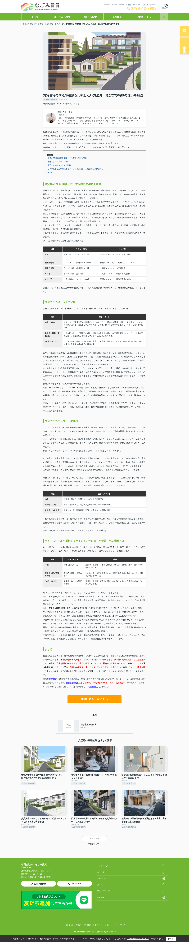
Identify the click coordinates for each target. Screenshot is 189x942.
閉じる (171, 939)
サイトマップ (120, 925)
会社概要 (117, 17)
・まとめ (49, 172)
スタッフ (100, 872)
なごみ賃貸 (51, 679)
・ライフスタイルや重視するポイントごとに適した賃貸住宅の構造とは (74, 169)
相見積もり (93, 687)
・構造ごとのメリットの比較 (57, 162)
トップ (34, 17)
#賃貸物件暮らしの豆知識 (58, 104)
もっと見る (94, 838)
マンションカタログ (73, 925)
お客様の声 (101, 878)
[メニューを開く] (163, 16)
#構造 (45, 104)
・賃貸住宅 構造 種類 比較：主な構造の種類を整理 (66, 158)
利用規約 (87, 925)
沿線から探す (90, 17)
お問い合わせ (144, 17)
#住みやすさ (75, 104)
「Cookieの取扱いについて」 (137, 939)
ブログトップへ (94, 844)
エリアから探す (62, 17)
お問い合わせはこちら (94, 699)
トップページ (102, 866)
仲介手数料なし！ (73, 683)
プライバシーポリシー (103, 925)
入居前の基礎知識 (50, 100)
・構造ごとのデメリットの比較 (58, 165)
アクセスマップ (103, 891)
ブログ (99, 885)
